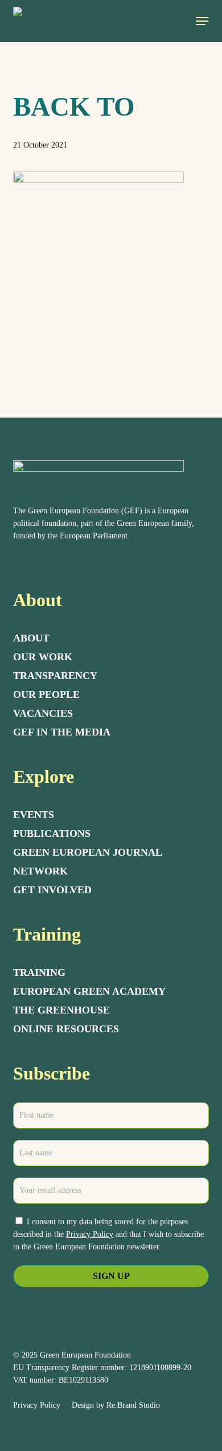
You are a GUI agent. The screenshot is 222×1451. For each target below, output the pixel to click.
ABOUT (31, 638)
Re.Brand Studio (133, 1405)
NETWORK (40, 871)
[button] (202, 21)
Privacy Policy (89, 1234)
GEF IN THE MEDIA (61, 732)
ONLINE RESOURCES (66, 1029)
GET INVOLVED (52, 890)
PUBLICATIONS (52, 833)
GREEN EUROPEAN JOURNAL (87, 852)
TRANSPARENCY (55, 675)
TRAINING (39, 972)
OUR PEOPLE (46, 694)
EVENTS (33, 814)
